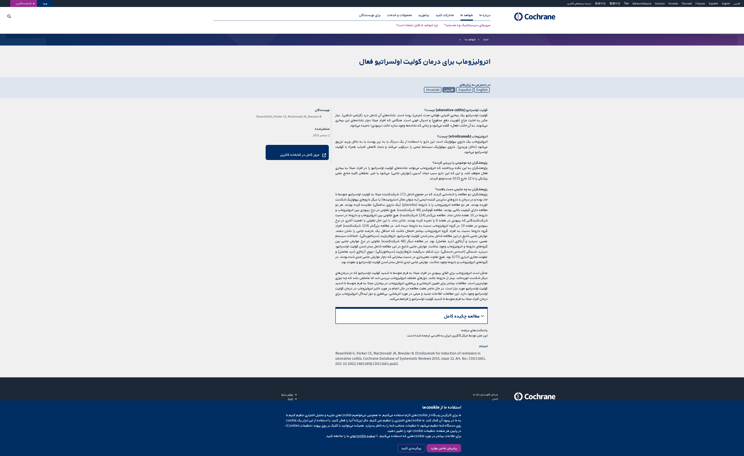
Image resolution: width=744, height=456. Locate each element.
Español (713, 3)
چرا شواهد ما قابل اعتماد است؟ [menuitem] (417, 25)
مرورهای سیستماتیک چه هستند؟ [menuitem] (467, 25)
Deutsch (660, 3)
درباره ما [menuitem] (485, 15)
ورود (45, 3)
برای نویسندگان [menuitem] (370, 15)
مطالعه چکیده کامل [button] (462, 316)
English (726, 3)
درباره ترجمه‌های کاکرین (579, 3)
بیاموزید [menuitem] (423, 15)
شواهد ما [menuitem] (467, 15)
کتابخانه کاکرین (24, 3)
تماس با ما (287, 394)
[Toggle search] (9, 16)
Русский (687, 3)
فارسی (737, 3)
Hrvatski (673, 3)
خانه (486, 39)
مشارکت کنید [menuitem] (445, 15)
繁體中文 (615, 3)
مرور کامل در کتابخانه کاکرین (299, 154)
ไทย (626, 3)
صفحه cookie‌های (362, 436)
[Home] (529, 17)
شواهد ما (470, 39)
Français (700, 3)
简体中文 (600, 3)
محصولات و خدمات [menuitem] (399, 15)
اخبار (290, 399)
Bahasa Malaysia (642, 3)
